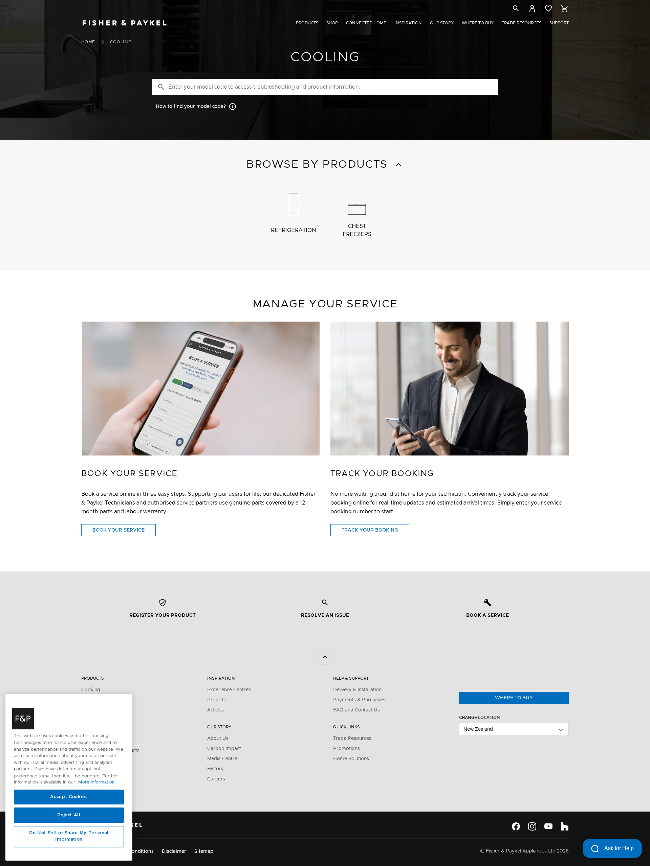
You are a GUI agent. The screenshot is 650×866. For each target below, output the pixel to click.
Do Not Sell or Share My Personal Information (69, 836)
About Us (218, 738)
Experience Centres (229, 689)
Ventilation (93, 700)
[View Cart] (565, 8)
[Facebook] (516, 826)
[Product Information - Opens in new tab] (449, 388)
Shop (332, 23)
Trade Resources (521, 23)
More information (96, 782)
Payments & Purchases (359, 700)
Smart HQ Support (102, 779)
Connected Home (366, 23)
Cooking (90, 689)
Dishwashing (95, 720)
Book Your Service (124, 532)
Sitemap (203, 851)
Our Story (442, 23)
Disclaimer (174, 851)
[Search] (516, 9)
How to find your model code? (191, 106)
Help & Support (351, 678)
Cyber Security (98, 789)
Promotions (346, 748)
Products (307, 23)
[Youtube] (548, 826)
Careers (216, 779)
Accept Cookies (68, 797)
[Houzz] (565, 826)
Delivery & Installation (357, 689)
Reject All (69, 815)
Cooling (90, 710)
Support (559, 23)
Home (88, 42)
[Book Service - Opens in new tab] (200, 388)
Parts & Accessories (103, 740)
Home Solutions (351, 758)
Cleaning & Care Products (110, 750)
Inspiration (408, 23)
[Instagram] (532, 826)
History (215, 769)
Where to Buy (478, 23)
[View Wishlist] (548, 8)
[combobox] (514, 729)
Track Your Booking (375, 532)
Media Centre (222, 758)
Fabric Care (94, 730)
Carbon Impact (224, 748)
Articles (215, 710)
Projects (216, 700)
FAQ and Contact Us (356, 710)
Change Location (479, 718)
